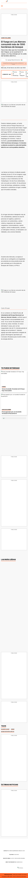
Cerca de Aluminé (6, 409)
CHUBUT (4, 386)
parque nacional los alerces (7, 731)
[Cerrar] (25, 63)
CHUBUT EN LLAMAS (6, 37)
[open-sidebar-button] (2, 6)
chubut (12, 729)
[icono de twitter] (21, 1)
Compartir (5, 74)
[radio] (3, 1)
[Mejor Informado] (14, 5)
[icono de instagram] (23, 1)
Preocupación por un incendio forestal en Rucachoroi (11, 412)
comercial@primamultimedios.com (14, 850)
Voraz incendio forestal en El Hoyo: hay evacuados (13, 389)
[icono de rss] (26, 1)
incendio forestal (5, 729)
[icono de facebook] (18, 1)
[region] (14, 25)
